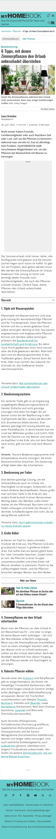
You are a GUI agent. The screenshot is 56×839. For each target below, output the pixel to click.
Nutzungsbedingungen (38, 810)
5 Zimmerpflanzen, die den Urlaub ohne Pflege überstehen (34, 606)
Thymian (42, 699)
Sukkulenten (8, 745)
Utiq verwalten (44, 821)
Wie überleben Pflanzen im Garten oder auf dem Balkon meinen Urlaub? (34, 593)
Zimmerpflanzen (11, 38)
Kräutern (28, 678)
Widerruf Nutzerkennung (14, 826)
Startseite (6, 31)
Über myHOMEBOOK (13, 804)
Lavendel (20, 710)
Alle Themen (29, 38)
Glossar (9, 810)
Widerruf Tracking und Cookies (20, 821)
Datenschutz (10, 815)
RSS (20, 815)
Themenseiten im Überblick (39, 804)
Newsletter (28, 815)
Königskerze (8, 706)
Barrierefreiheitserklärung (41, 826)
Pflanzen (17, 31)
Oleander (35, 703)
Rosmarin (7, 703)
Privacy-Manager (43, 815)
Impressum (20, 810)
